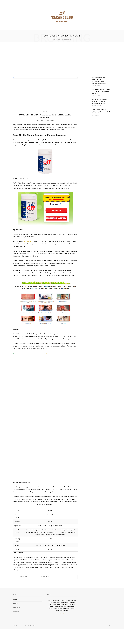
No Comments (50, 120)
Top (110, 626)
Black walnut (27, 241)
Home (54, 39)
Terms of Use (16, 611)
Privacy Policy (16, 607)
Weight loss (16, 2)
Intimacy (51, 2)
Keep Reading (45, 576)
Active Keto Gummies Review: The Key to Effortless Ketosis (99, 101)
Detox (35, 2)
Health (42, 2)
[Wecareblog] (62, 17)
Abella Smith (41, 120)
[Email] (70, 576)
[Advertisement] (62, 59)
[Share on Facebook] (64, 576)
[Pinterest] (68, 576)
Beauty (26, 2)
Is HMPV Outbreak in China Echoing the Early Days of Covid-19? (101, 91)
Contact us (15, 603)
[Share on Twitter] (66, 576)
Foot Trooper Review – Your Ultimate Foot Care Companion (101, 111)
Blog (59, 2)
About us (15, 599)
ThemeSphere (33, 626)
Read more (62, 613)
